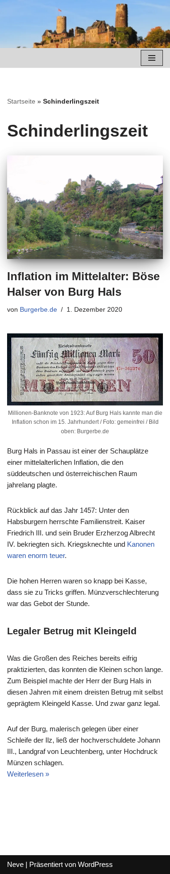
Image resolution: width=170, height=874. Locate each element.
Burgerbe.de (38, 309)
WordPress (95, 864)
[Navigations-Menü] (152, 58)
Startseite (21, 101)
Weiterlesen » (28, 774)
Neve (15, 864)
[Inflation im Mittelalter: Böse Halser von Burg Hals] (85, 207)
